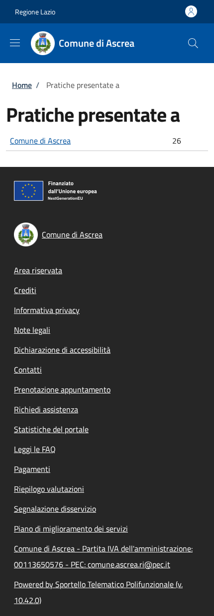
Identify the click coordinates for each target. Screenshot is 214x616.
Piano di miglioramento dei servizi (71, 529)
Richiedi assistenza (46, 409)
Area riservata (38, 270)
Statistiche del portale (51, 429)
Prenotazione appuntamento (62, 389)
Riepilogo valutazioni (49, 489)
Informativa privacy (47, 310)
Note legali (32, 330)
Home (22, 85)
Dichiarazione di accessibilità (62, 350)
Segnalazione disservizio (55, 509)
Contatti (28, 370)
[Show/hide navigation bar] (15, 42)
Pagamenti (32, 469)
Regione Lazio (35, 11)
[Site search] (193, 43)
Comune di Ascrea (40, 141)
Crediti (25, 290)
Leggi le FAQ (35, 449)
